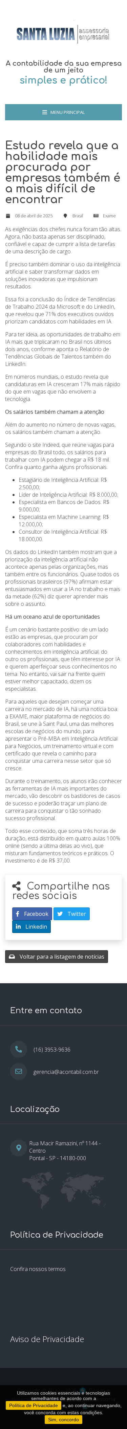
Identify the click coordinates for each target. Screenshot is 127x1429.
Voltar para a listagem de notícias (61, 956)
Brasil (77, 216)
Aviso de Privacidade (47, 1338)
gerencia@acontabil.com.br (66, 1072)
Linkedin (35, 926)
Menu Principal (67, 112)
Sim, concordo (63, 1419)
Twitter (76, 914)
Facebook (35, 914)
